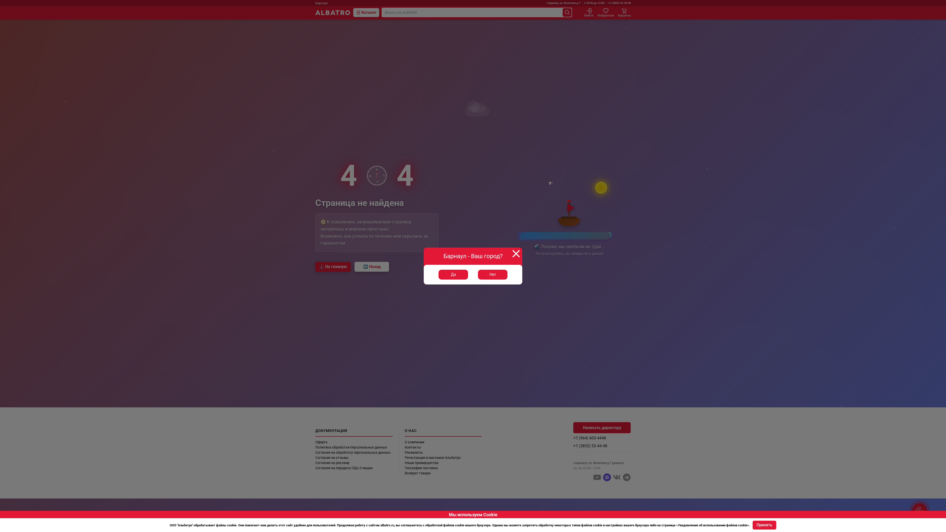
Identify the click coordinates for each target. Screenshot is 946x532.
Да (453, 274)
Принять (764, 525)
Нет (493, 274)
